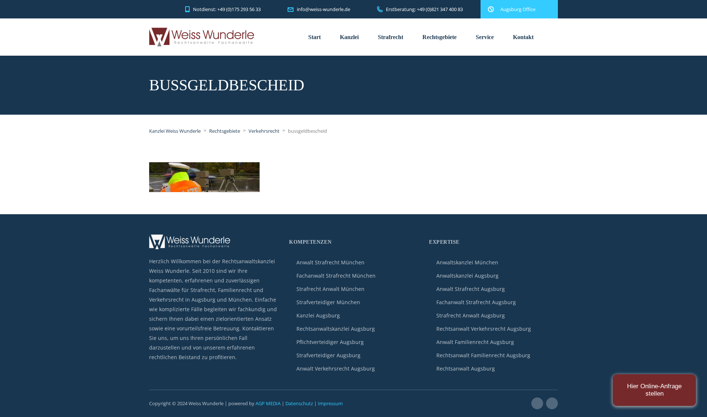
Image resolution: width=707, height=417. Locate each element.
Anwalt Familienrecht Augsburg (475, 341)
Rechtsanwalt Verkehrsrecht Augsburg (483, 328)
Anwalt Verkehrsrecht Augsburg (335, 368)
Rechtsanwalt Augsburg (465, 368)
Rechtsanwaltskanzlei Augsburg (335, 328)
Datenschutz (299, 403)
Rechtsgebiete (439, 37)
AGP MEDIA (268, 403)
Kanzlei (349, 37)
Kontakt (523, 37)
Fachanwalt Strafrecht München (336, 275)
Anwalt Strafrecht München (330, 262)
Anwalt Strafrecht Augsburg (470, 288)
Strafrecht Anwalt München (330, 288)
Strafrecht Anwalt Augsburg (470, 315)
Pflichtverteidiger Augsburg (330, 341)
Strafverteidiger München (328, 302)
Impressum (330, 403)
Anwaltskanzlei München (467, 262)
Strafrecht (390, 37)
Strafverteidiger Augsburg (328, 355)
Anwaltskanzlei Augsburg (467, 275)
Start (314, 37)
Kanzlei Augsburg (318, 315)
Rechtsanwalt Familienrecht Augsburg (483, 355)
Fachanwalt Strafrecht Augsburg (476, 302)
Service (485, 37)
